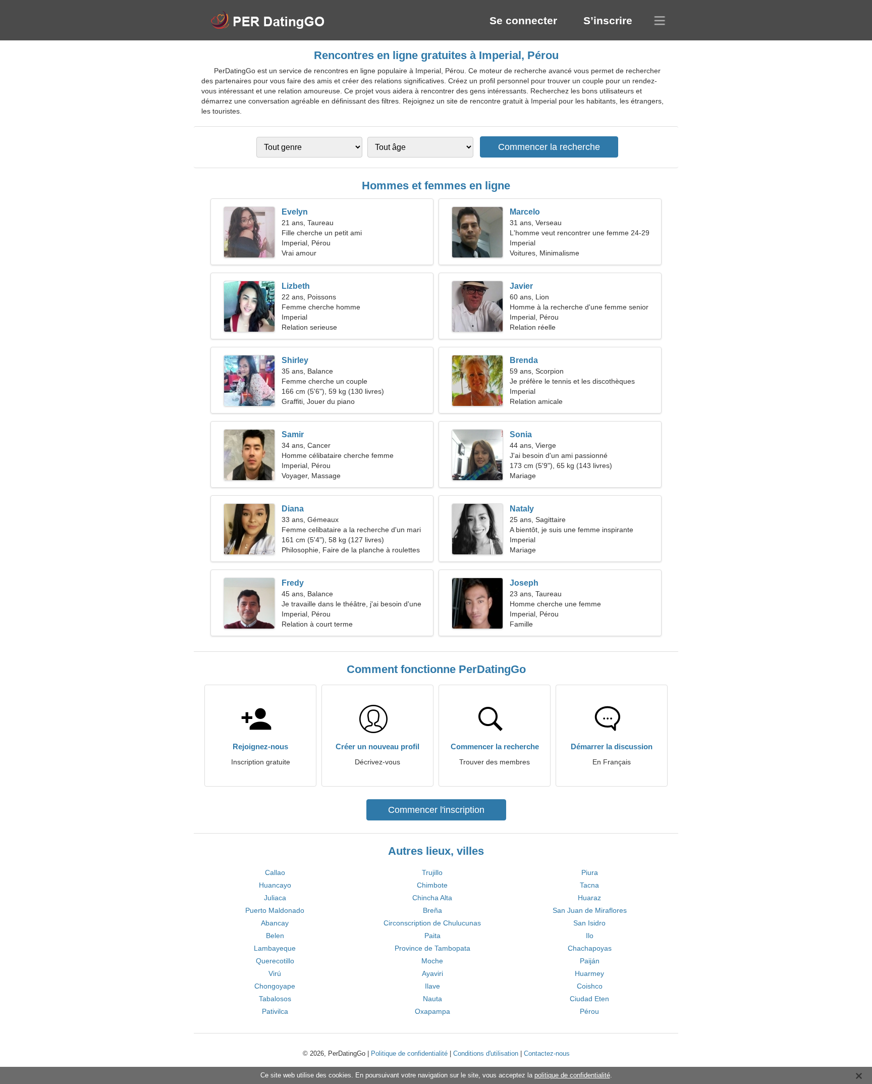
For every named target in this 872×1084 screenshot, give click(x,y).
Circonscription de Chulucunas (432, 923)
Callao (275, 872)
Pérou (589, 1011)
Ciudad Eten (589, 999)
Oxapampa (432, 1011)
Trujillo (432, 872)
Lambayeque (275, 948)
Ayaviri (432, 973)
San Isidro (589, 923)
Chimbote (432, 885)
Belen (275, 936)
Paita (432, 936)
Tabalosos (275, 999)
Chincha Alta (432, 898)
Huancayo (275, 885)
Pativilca (275, 1011)
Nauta (432, 999)
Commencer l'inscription (436, 810)
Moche (432, 961)
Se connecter (523, 20)
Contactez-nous (547, 1053)
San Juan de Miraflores (590, 910)
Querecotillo (275, 961)
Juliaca (275, 898)
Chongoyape (274, 986)
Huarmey (589, 973)
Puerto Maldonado (274, 910)
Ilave (432, 986)
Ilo (589, 936)
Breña (432, 910)
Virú (274, 973)
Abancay (275, 923)
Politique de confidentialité (409, 1053)
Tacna (589, 885)
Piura (589, 872)
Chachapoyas (590, 948)
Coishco (590, 986)
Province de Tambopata (432, 948)
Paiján (590, 961)
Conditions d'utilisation (485, 1053)
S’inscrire (607, 20)
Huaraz (589, 898)
